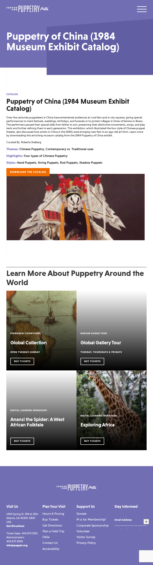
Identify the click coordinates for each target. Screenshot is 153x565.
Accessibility (50, 548)
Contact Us (50, 542)
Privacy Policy (86, 542)
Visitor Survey (85, 537)
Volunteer (83, 531)
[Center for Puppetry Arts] (27, 9)
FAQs (46, 537)
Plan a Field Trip (53, 531)
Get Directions (15, 526)
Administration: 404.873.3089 (15, 539)
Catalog (12, 94)
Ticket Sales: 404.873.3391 (22, 533)
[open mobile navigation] (142, 9)
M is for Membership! (91, 519)
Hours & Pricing (53, 513)
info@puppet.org (16, 545)
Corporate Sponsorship (92, 525)
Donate (81, 513)
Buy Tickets (50, 519)
